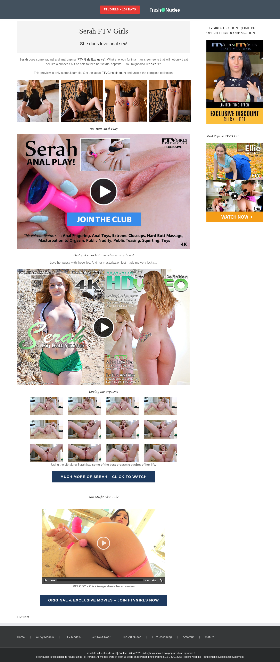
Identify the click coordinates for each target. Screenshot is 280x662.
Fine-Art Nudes (131, 636)
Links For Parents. (86, 656)
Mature (209, 636)
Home (21, 636)
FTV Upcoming (162, 636)
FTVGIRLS (23, 617)
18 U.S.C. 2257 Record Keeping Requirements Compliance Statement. (204, 656)
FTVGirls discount (114, 72)
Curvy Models (45, 636)
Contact (122, 653)
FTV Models (73, 636)
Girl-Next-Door (101, 636)
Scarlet (155, 64)
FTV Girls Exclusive (90, 59)
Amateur (188, 636)
